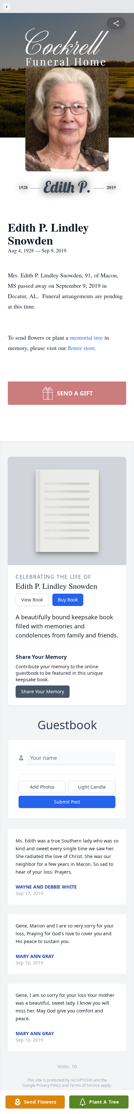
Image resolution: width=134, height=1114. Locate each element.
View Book (32, 600)
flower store (81, 348)
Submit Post (67, 802)
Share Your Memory (42, 691)
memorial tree (86, 337)
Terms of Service (85, 1085)
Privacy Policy (48, 1085)
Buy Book (68, 600)
